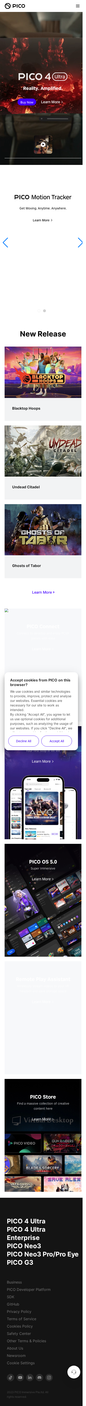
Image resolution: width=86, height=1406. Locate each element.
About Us (15, 1348)
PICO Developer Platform (29, 1289)
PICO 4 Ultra (26, 1221)
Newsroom (16, 1355)
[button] (5, 243)
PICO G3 (20, 1262)
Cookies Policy (20, 1326)
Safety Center (19, 1333)
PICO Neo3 (24, 1246)
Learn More (50, 102)
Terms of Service (21, 1319)
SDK (10, 1297)
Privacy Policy (19, 1311)
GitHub (13, 1304)
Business (14, 1282)
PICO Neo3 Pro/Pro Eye (43, 1254)
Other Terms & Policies (26, 1341)
